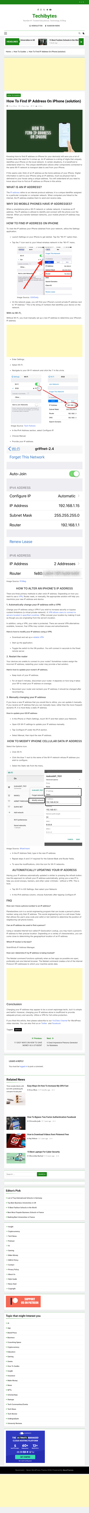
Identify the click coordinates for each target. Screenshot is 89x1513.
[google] (47, 9)
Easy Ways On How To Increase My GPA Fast (47, 1086)
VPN (21, 596)
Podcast (11, 1241)
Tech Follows (29, 426)
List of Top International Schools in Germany (25, 1198)
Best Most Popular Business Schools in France (54, 2)
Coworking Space (14, 1342)
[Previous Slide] (79, 2)
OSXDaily (34, 297)
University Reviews (15, 1423)
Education (11, 1352)
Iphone (18, 1030)
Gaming (11, 1251)
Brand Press (12, 1333)
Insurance (11, 1376)
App (9, 1328)
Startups (11, 1400)
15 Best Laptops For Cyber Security (43, 1152)
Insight (10, 1227)
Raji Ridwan (33, 1138)
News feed (12, 1284)
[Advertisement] (44, 74)
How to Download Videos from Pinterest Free (48, 1134)
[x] (44, 9)
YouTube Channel (59, 1020)
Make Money (13, 1255)
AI (9, 1246)
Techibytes (44, 16)
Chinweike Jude (35, 1121)
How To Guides (13, 95)
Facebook (56, 1023)
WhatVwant (25, 848)
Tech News (12, 1236)
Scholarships (13, 1395)
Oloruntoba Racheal (36, 1156)
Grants (10, 1361)
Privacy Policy (13, 1270)
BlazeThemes (68, 1470)
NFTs (10, 1390)
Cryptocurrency (14, 1231)
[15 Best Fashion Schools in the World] (29, 43)
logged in (23, 1066)
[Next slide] (83, 2)
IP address (14, 192)
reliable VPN (38, 637)
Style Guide (12, 1279)
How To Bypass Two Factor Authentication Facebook (51, 1117)
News (10, 1385)
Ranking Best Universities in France (21, 1217)
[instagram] (40, 9)
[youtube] (50, 9)
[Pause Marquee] (81, 41)
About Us (11, 1274)
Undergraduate (13, 1419)
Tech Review (12, 1414)
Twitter (44, 1023)
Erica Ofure (13, 106)
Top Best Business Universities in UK (22, 1203)
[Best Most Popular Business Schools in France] (74, 43)
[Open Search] (79, 33)
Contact (11, 1265)
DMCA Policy (13, 1260)
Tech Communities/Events (18, 1404)
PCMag (23, 581)
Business (11, 1338)
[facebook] (38, 9)
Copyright (12, 1289)
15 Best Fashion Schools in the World (51, 40)
